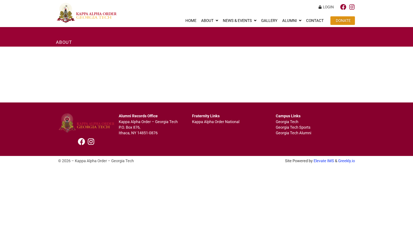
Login (328, 7)
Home (190, 20)
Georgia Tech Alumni (293, 133)
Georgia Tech (287, 122)
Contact (315, 20)
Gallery (269, 20)
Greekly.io (346, 161)
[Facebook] (343, 7)
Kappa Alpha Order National (215, 122)
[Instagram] (352, 7)
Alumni (289, 20)
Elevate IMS (324, 161)
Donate (343, 20)
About (207, 20)
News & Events (237, 20)
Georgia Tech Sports (293, 127)
